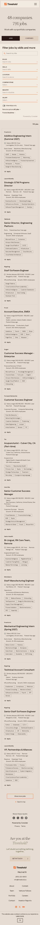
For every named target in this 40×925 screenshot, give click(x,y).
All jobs (16, 110)
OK (20, 920)
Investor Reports (25, 901)
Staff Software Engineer (16, 270)
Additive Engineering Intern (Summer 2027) (17, 137)
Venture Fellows (25, 891)
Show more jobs (20, 796)
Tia (5, 439)
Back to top (21, 802)
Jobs (11, 38)
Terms (23, 826)
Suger (6, 349)
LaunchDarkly (9, 179)
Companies (29, 38)
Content (25, 886)
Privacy (17, 826)
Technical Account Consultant (19, 669)
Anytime (11, 113)
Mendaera (7, 577)
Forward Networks (10, 396)
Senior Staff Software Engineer (20, 711)
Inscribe (7, 487)
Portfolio (12, 896)
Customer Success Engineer (18, 399)
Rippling (7, 267)
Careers (25, 896)
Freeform (7, 132)
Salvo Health (8, 536)
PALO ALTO (22, 872)
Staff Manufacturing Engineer (19, 580)
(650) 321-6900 (21, 877)
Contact (12, 901)
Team (12, 891)
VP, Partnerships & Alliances (18, 749)
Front (6, 308)
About (11, 886)
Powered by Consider (30, 116)
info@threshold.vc (20, 880)
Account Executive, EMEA (17, 311)
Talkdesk (7, 219)
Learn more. (20, 916)
